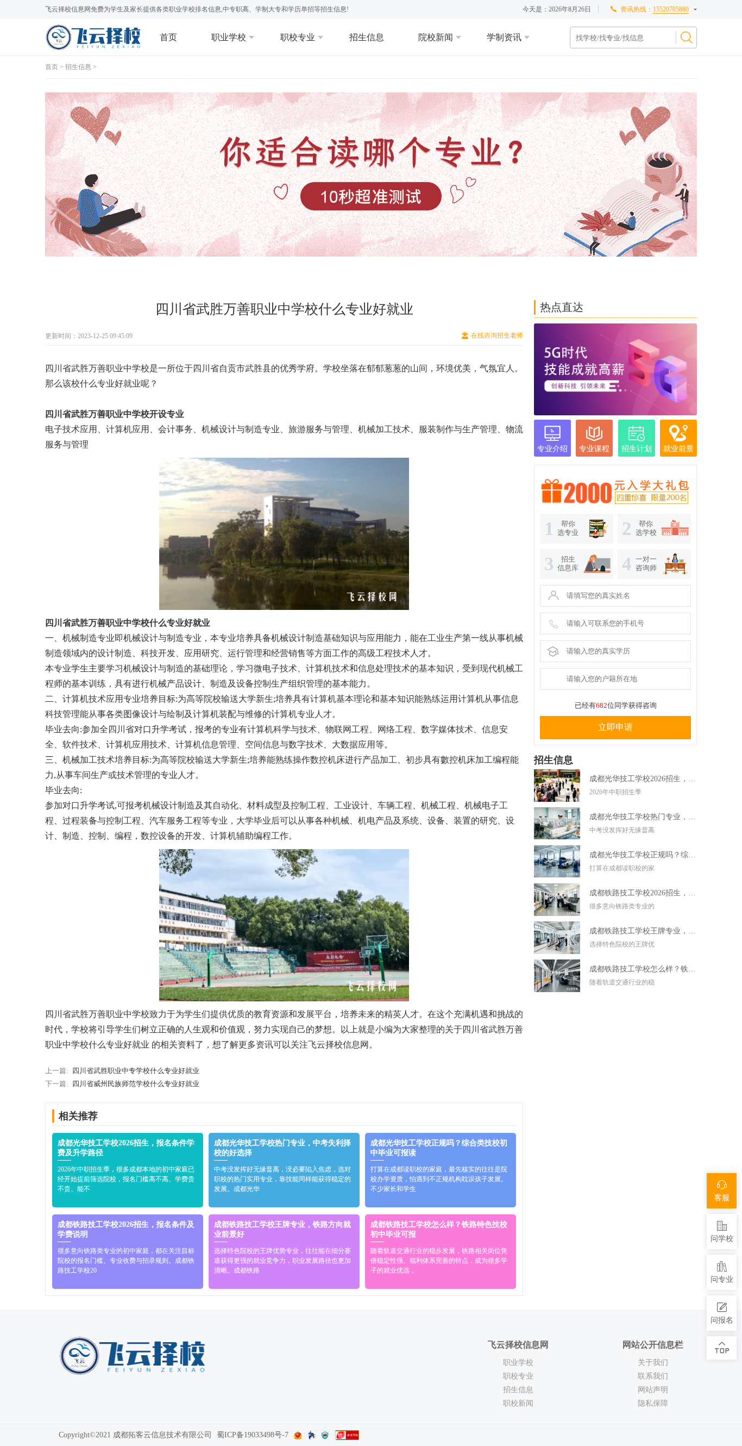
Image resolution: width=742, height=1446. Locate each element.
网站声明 (653, 1390)
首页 (168, 37)
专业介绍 (552, 449)
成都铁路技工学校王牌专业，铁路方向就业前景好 (643, 931)
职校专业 (297, 37)
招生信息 (366, 37)
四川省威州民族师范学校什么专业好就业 (135, 1084)
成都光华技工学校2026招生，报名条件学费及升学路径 (643, 779)
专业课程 (594, 449)
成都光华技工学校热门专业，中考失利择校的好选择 (643, 817)
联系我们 (653, 1376)
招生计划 (636, 449)
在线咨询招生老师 (497, 335)
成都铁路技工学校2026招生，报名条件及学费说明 (643, 893)
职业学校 (228, 37)
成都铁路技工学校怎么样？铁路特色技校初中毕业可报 (643, 969)
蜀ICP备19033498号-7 (252, 1435)
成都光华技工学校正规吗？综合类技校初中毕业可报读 (643, 855)
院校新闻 (435, 37)
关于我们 (653, 1362)
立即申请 (615, 727)
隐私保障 (653, 1403)
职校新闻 (518, 1403)
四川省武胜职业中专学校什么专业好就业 (135, 1071)
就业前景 (678, 449)
